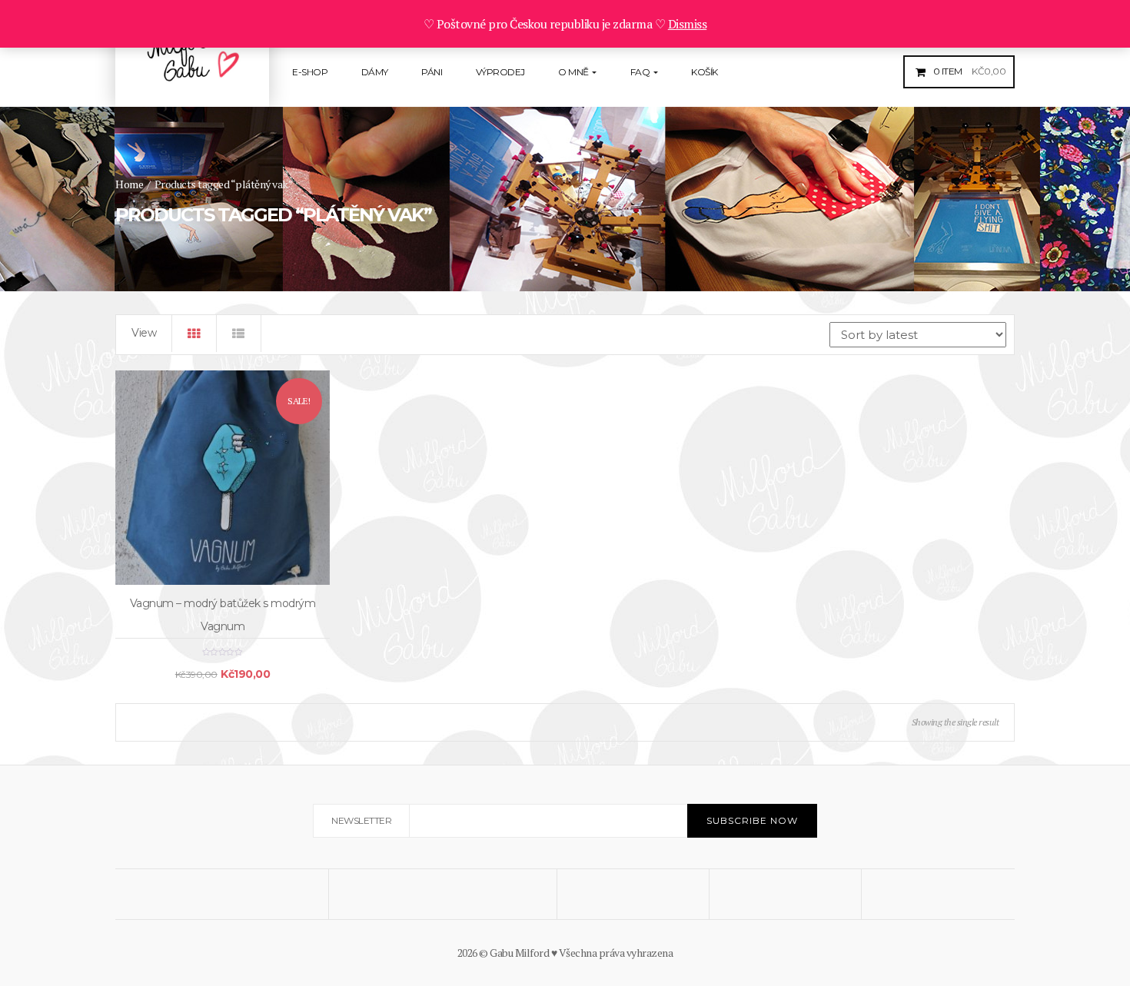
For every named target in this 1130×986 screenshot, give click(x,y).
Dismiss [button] (687, 23)
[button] (967, 71)
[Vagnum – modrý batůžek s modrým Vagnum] (222, 477)
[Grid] (194, 333)
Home (129, 184)
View (143, 333)
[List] (239, 333)
